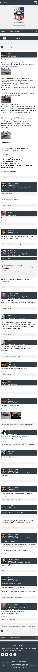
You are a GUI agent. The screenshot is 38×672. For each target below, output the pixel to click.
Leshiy (3, 177)
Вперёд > (10, 47)
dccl (6, 177)
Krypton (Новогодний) (9, 665)
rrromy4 (10, 212)
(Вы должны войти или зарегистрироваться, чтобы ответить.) (20, 626)
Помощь (24, 667)
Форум (5, 2)
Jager (6, 244)
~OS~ (3, 244)
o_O (9, 53)
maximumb (17, 424)
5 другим (23, 424)
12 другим (17, 177)
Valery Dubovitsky (13, 183)
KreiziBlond (11, 177)
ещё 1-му (24, 444)
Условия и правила (30, 665)
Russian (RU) (20, 665)
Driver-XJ (10, 431)
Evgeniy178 (10, 244)
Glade (10, 315)
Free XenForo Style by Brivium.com (19, 664)
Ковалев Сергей (13, 293)
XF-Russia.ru (9, 662)
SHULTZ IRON (11, 481)
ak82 (9, 363)
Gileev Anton (12, 250)
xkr (10, 43)
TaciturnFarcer (12, 230)
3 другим (17, 244)
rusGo (3, 424)
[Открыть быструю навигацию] (36, 31)
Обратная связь (15, 667)
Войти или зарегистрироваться (35, 3)
